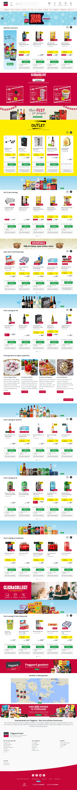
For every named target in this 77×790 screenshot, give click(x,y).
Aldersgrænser (6, 750)
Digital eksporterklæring (8, 747)
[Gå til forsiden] (6, 4)
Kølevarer (7, 9)
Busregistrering (7, 764)
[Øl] (38, 468)
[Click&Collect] (38, 591)
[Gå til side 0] (36, 71)
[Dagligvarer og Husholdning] (38, 183)
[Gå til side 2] (39, 71)
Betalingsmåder (7, 745)
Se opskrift (7, 393)
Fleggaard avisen (7, 743)
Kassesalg (24, 9)
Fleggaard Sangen (35, 750)
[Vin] (38, 301)
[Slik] (38, 607)
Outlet (12, 9)
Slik (51, 9)
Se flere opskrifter (68, 399)
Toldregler (6, 748)
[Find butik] (38, 690)
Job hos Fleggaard (35, 744)
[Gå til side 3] (40, 71)
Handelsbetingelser (35, 779)
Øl (28, 9)
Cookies (50, 779)
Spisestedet (62, 745)
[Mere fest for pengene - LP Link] (38, 113)
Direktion (34, 748)
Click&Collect (34, 745)
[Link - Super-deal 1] (14, 94)
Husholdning (63, 9)
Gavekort (5, 751)
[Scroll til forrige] (2, 18)
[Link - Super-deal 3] (62, 94)
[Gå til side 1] (37, 71)
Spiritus (40, 9)
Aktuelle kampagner (8, 744)
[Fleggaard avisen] (10, 50)
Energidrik (46, 9)
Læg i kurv (26, 62)
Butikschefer (34, 747)
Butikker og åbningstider (65, 743)
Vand (32, 9)
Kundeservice (6, 763)
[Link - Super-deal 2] (38, 94)
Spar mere (17, 9)
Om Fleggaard (34, 743)
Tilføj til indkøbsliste (25, 67)
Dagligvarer (55, 9)
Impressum (44, 779)
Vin (36, 9)
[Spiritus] (38, 410)
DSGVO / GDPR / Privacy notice (23, 779)
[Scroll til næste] (72, 9)
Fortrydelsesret (57, 779)
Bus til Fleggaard (63, 744)
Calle (61, 747)
